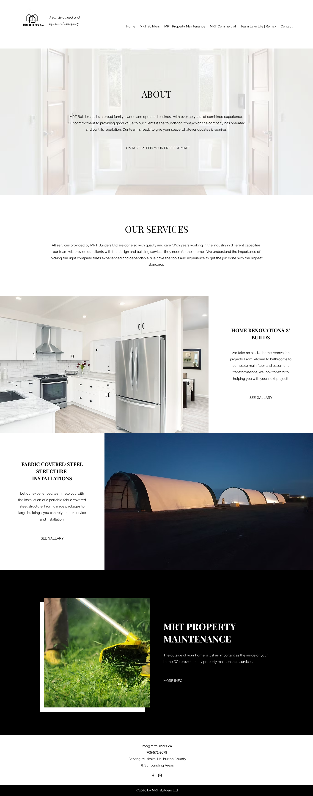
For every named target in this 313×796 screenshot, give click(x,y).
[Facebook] (153, 775)
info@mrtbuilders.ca (157, 746)
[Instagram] (160, 775)
